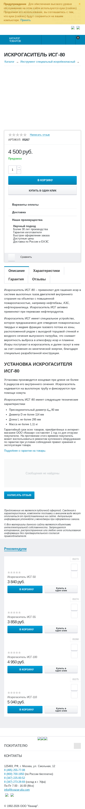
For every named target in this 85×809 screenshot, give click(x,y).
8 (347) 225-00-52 (14, 777)
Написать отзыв (40, 134)
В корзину (45, 180)
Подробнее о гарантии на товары (24, 450)
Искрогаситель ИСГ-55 (21, 617)
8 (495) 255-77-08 (14, 770)
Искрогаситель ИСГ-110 (22, 697)
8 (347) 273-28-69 (14, 781)
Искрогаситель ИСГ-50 (21, 576)
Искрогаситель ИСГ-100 (22, 657)
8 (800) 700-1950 (14, 774)
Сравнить (26, 257)
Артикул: (14, 139)
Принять (25, 20)
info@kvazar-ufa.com (17, 789)
